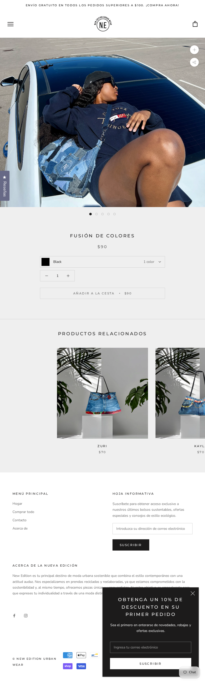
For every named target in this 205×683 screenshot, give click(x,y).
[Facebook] (14, 615)
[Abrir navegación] (11, 24)
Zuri (103, 446)
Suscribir (151, 663)
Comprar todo (23, 511)
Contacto (19, 520)
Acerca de (20, 528)
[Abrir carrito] (195, 24)
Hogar (17, 503)
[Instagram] (26, 615)
